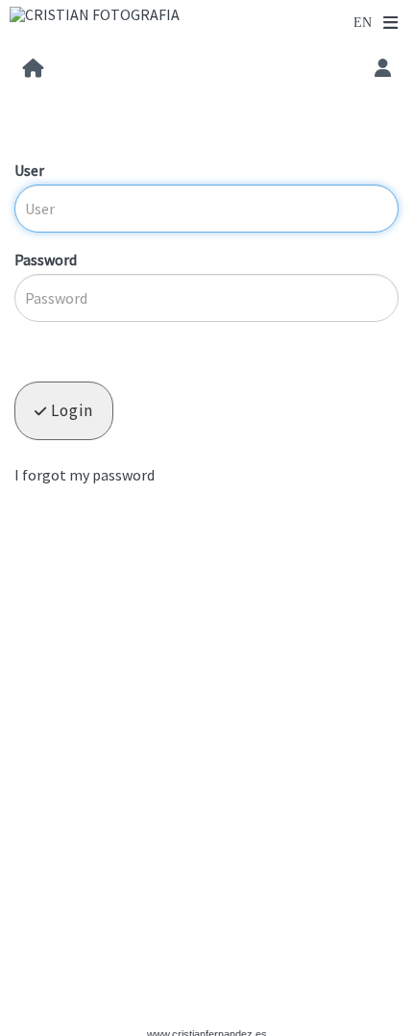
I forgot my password (84, 474)
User (29, 170)
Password (45, 259)
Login (70, 410)
